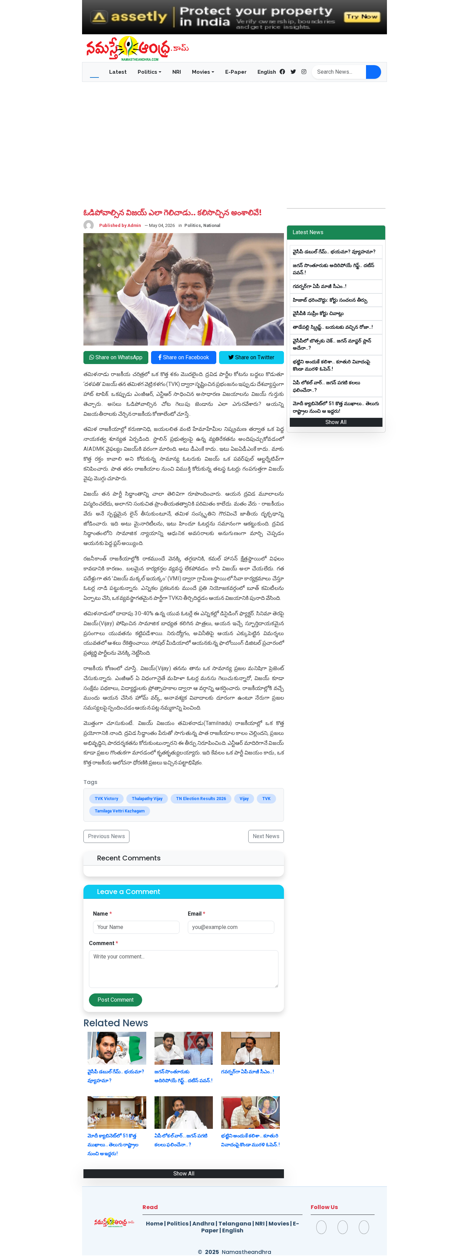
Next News (266, 836)
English (267, 72)
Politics (177, 1224)
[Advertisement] (234, 138)
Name (102, 913)
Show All (183, 1173)
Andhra (203, 1224)
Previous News (106, 836)
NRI (176, 72)
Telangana (234, 1224)
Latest (118, 72)
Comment (103, 943)
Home (154, 1224)
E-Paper (236, 72)
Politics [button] (147, 72)
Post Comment (116, 1000)
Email (196, 913)
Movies (278, 1224)
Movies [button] (201, 72)
